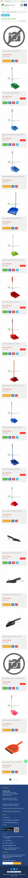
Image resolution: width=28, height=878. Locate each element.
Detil (5, 102)
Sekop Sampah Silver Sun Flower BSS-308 (13, 678)
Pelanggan (23, 1)
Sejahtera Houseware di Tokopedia (10, 799)
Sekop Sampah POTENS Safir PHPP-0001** (13, 260)
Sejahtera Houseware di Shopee (9, 798)
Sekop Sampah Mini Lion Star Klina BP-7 (13, 762)
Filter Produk (6, 15)
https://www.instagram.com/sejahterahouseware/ (13, 808)
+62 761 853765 (8, 840)
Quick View (14, 40)
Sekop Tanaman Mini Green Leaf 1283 (12, 636)
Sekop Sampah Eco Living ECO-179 (11, 51)
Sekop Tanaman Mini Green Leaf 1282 (12, 594)
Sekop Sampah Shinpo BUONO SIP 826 (12, 218)
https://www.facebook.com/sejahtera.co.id (12, 811)
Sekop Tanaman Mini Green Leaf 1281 (12, 553)
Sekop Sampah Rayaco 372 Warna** (11, 343)
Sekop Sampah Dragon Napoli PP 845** (12, 427)
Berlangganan (17, 863)
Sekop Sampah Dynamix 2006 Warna (12, 720)
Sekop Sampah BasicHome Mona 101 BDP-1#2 (13, 135)
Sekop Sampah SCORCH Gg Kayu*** (11, 93)
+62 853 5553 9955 (8, 843)
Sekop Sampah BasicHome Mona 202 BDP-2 (13, 176)
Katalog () (8, 1)
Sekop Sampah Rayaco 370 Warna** (11, 469)
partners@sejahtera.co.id (10, 845)
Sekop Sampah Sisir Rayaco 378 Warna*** (13, 511)
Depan (3, 12)
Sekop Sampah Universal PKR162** (11, 302)
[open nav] (25, 5)
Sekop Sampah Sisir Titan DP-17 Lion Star (13, 385)
